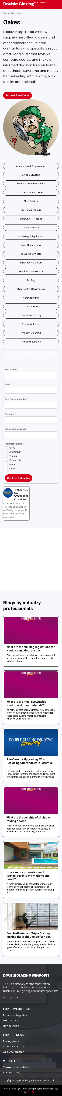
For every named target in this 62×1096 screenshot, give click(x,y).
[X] (17, 997)
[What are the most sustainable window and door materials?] (31, 684)
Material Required (14, 444)
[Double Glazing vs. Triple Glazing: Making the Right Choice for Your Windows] (31, 916)
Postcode (10, 414)
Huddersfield (9, 13)
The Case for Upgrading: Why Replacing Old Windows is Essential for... (30, 763)
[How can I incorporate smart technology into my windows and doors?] (31, 855)
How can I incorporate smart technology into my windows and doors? (28, 876)
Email (8, 384)
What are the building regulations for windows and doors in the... (31, 648)
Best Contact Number (16, 399)
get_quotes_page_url (15, 429)
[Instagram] (10, 997)
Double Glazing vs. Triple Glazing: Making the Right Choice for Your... (29, 935)
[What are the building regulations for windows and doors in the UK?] (31, 630)
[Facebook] (4, 997)
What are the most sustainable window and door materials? (26, 703)
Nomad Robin (32, 1092)
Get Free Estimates (18, 478)
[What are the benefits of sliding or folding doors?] (31, 800)
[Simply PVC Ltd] (8, 493)
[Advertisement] (31, 559)
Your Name (11, 370)
